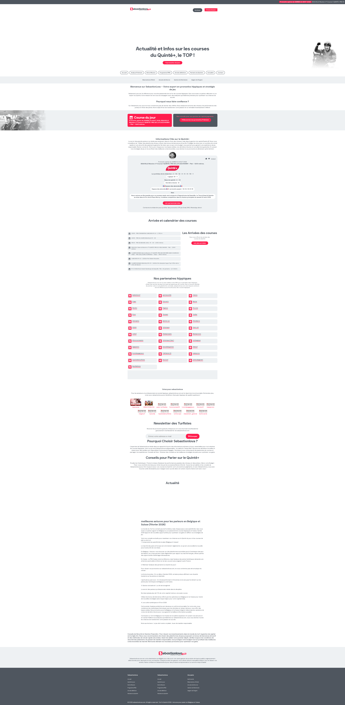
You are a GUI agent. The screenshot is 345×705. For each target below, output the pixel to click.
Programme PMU (165, 72)
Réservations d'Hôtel (148, 80)
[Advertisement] (172, 26)
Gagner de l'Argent (197, 80)
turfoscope (177, 414)
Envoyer (192, 436)
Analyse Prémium (136, 72)
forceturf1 (200, 407)
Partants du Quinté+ (196, 72)
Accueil (124, 72)
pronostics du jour (172, 63)
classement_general (190, 414)
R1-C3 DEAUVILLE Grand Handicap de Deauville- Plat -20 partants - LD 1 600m (152, 269)
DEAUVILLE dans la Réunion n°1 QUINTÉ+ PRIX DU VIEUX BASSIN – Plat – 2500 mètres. (151, 248)
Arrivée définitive (180, 72)
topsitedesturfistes (164, 414)
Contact (220, 72)
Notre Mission (151, 72)
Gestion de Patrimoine (180, 80)
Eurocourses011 (175, 407)
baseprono (210, 407)
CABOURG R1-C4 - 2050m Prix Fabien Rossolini (143, 259)
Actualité (211, 72)
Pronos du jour (211, 10)
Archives (197, 10)
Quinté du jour (131, 682)
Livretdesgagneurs (188, 407)
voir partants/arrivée (172, 203)
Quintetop (135, 407)
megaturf (142, 414)
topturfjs (152, 414)
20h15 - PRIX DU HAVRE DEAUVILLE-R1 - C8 (142, 238)
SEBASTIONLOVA (148, 407)
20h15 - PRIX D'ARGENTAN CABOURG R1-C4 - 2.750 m (145, 233)
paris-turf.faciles (162, 407)
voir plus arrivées (200, 243)
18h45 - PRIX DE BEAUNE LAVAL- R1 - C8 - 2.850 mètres (145, 243)
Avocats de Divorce (164, 80)
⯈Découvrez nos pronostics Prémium (195, 120)
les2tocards (203, 414)
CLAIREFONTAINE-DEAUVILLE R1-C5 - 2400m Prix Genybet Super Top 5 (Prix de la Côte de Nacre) (153, 264)
